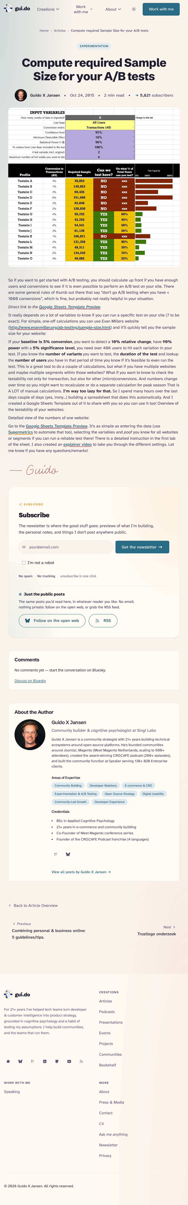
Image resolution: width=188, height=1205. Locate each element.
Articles (60, 30)
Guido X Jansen (69, 722)
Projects (106, 1043)
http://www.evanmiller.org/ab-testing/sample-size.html (60, 327)
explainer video (77, 444)
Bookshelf (107, 1065)
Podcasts (107, 1011)
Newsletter (108, 1145)
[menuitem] (48, 9)
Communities (110, 1054)
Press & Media (111, 1102)
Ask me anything (113, 1134)
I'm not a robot (41, 562)
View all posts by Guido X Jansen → (81, 872)
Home (44, 30)
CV (101, 1123)
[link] (94, 46)
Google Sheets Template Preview (69, 307)
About (104, 1091)
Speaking (12, 1091)
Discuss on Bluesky (30, 680)
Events (105, 1033)
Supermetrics (20, 432)
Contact (106, 1113)
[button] (161, 9)
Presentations (111, 1022)
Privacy (105, 1155)
